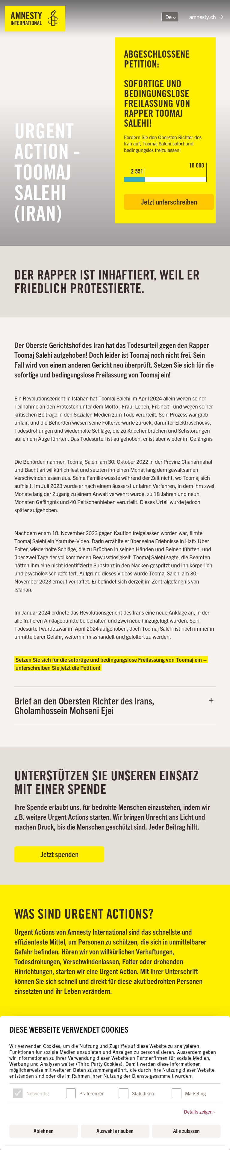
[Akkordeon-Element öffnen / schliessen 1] (115, 705)
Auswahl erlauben (114, 1130)
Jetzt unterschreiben (169, 201)
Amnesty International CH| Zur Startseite (35, 18)
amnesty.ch (202, 17)
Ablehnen (43, 1130)
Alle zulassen (186, 1130)
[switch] (70, 1093)
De (166, 17)
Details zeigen (198, 1111)
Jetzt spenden (59, 854)
